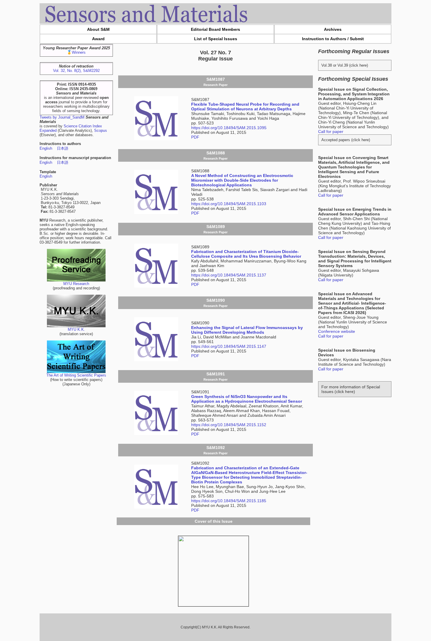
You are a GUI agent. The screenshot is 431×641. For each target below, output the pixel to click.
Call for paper (330, 131)
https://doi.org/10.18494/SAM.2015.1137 (228, 275)
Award (98, 38)
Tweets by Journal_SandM (62, 117)
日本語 (62, 148)
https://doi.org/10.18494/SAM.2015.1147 (228, 346)
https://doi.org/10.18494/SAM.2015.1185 (228, 500)
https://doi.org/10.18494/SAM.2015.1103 (228, 203)
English (46, 148)
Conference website (336, 331)
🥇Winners (76, 52)
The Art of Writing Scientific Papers (76, 375)
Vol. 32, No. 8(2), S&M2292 (76, 70)
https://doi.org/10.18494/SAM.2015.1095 (229, 127)
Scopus (100, 130)
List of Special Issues (215, 38)
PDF (195, 137)
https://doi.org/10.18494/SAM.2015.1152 (228, 424)
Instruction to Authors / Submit (333, 38)
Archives (333, 29)
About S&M (98, 29)
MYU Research (76, 283)
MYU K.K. (76, 329)
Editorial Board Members (215, 29)
